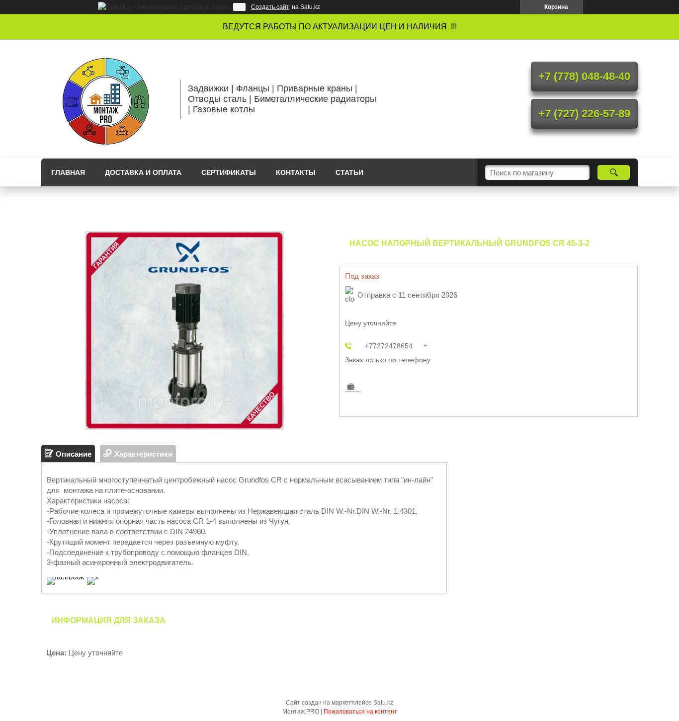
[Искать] (613, 172)
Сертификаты (228, 172)
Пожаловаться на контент (360, 711)
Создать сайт (270, 6)
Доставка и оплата (143, 172)
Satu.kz (383, 702)
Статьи (349, 172)
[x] (93, 576)
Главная (68, 172)
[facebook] (66, 576)
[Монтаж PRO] (105, 99)
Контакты (296, 172)
